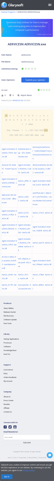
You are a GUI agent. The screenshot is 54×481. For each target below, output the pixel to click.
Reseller (7, 404)
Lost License (8, 370)
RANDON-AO (18, 100)
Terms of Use (42, 457)
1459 (31, 135)
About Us (7, 396)
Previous (15, 130)
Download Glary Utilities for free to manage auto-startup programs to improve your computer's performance (29, 28)
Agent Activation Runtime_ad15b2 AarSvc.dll (24, 229)
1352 (36, 130)
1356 (16, 135)
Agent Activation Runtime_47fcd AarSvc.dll (9, 245)
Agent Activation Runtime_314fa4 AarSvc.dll (9, 215)
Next (37, 135)
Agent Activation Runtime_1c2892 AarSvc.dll (24, 169)
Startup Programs (8, 12)
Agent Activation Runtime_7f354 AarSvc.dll (9, 153)
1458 (27, 135)
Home (9, 457)
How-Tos (7, 354)
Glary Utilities (9, 308)
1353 (41, 130)
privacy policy (29, 470)
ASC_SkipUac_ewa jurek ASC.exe (24, 262)
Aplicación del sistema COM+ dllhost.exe (9, 199)
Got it (6, 476)
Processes (8, 343)
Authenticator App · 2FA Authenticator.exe (24, 153)
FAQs (6, 373)
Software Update (10, 319)
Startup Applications (11, 339)
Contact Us (8, 412)
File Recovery (9, 316)
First (8, 130)
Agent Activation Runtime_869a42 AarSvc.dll (9, 229)
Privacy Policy (22, 457)
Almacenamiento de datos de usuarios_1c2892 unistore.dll (42, 169)
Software (7, 346)
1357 (21, 135)
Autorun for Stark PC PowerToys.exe (9, 169)
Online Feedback (10, 377)
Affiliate (6, 408)
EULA (14, 457)
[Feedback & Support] (50, 455)
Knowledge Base (10, 350)
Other (30, 124)
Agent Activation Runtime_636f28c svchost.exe (9, 183)
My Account (8, 381)
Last (42, 135)
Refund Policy (33, 457)
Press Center (9, 400)
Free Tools (8, 323)
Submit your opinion (35, 80)
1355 (11, 135)
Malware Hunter (10, 312)
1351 (31, 130)
